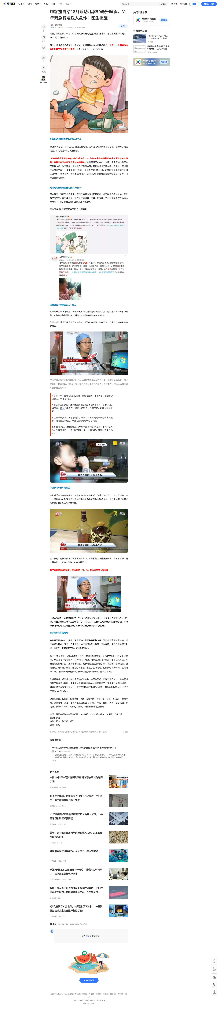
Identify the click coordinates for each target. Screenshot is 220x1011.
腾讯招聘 (99, 994)
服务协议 (71, 994)
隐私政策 (78, 994)
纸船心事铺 (54, 787)
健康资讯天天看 (55, 806)
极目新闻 (53, 861)
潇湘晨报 (53, 824)
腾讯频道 (120, 994)
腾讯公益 (106, 994)
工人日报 (53, 916)
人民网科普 (54, 842)
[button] (163, 20)
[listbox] (89, 844)
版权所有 (92, 1004)
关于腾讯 (53, 994)
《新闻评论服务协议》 (81, 924)
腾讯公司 (86, 1004)
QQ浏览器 (113, 994)
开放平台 (85, 994)
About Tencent (62, 994)
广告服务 (92, 994)
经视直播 (53, 898)
